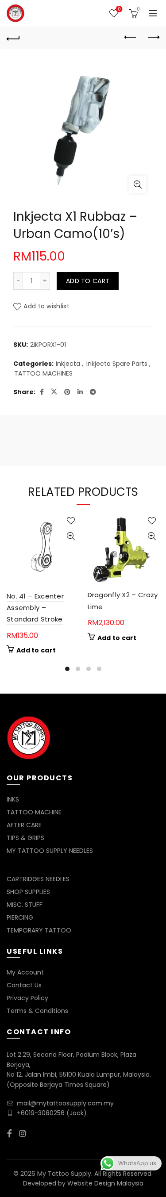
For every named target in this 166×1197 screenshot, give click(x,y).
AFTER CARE (24, 825)
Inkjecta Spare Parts (116, 364)
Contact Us (24, 985)
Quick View (71, 536)
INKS (13, 799)
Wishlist (119, 9)
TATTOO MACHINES (43, 373)
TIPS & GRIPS (25, 837)
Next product (153, 37)
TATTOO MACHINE (34, 812)
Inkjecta (68, 364)
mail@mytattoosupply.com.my (65, 1103)
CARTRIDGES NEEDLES (38, 879)
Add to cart (87, 280)
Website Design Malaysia (105, 1183)
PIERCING (20, 917)
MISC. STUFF (24, 904)
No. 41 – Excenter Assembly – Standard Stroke (35, 607)
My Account (25, 972)
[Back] (13, 37)
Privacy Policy (27, 998)
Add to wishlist (46, 306)
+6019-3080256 (41, 1113)
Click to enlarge (137, 184)
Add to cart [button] (36, 650)
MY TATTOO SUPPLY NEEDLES (50, 850)
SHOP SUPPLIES (28, 891)
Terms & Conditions (37, 1010)
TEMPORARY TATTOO (39, 930)
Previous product (131, 37)
